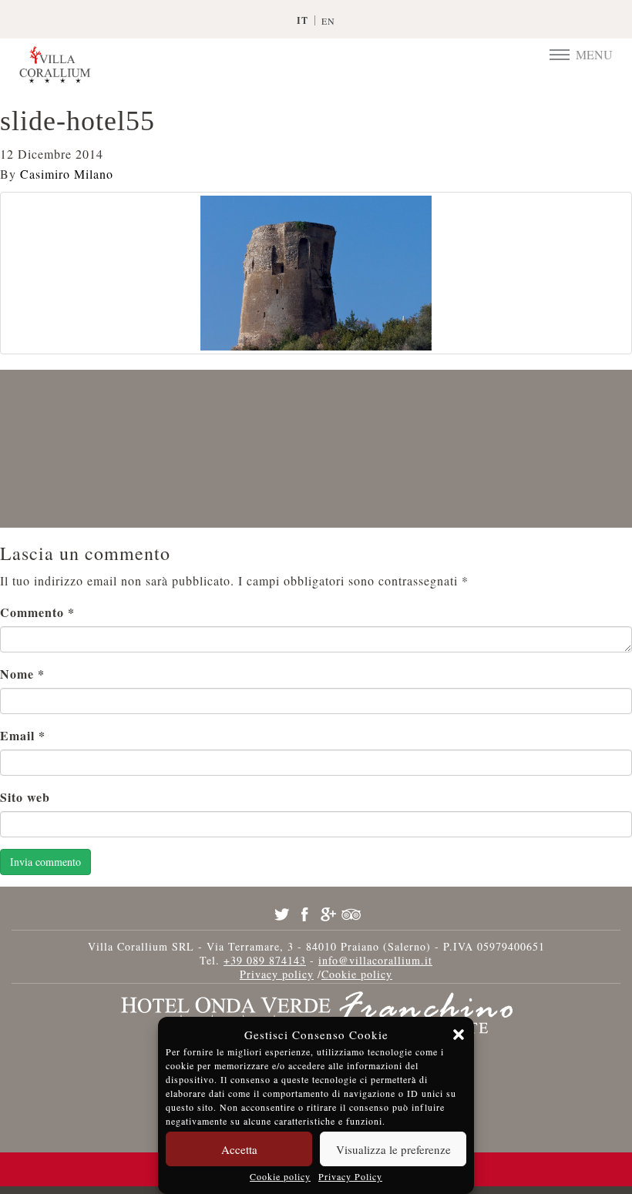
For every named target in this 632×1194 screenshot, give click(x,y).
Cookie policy (280, 1176)
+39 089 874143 (265, 960)
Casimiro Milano (66, 174)
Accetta (239, 1149)
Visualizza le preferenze (393, 1149)
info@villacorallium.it (375, 960)
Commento (37, 612)
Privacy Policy (350, 1176)
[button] (458, 1034)
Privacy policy (277, 974)
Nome (22, 674)
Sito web (25, 797)
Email (22, 735)
